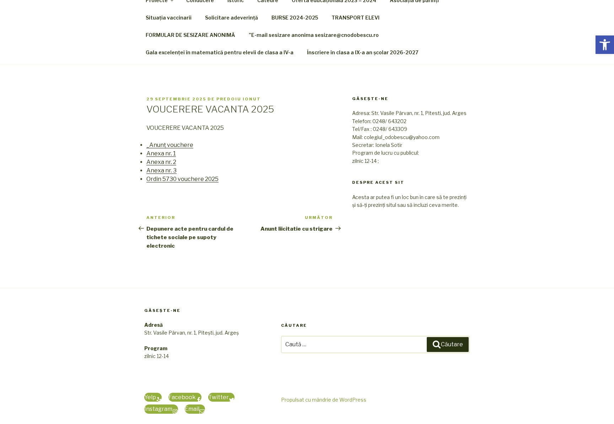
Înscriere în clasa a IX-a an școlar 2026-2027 (363, 52)
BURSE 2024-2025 (294, 18)
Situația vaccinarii (169, 18)
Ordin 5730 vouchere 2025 (182, 179)
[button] (605, 44)
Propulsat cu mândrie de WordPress (323, 400)
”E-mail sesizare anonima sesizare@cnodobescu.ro (314, 35)
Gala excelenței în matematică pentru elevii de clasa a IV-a (219, 52)
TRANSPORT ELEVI (355, 18)
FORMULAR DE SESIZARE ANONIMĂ (190, 35)
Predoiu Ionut (238, 99)
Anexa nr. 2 (161, 162)
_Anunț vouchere (169, 145)
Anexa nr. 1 (161, 153)
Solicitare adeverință (231, 18)
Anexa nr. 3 (161, 170)
